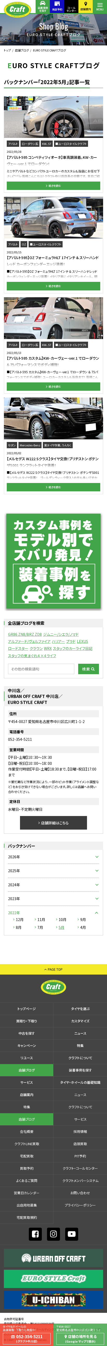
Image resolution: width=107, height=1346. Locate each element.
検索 (86, 669)
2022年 (14, 912)
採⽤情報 (80, 1131)
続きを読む (55, 186)
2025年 (14, 870)
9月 (83, 919)
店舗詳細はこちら (55, 822)
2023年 (14, 898)
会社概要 (27, 1131)
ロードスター (18, 648)
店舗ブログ (22, 50)
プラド (71, 641)
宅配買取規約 (27, 1217)
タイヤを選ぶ (80, 1008)
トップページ (26, 1008)
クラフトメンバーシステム (80, 1180)
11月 (41, 919)
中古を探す (26, 1033)
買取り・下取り (26, 1020)
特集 (80, 1045)
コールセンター (71, 9)
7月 (40, 927)
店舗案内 (86, 9)
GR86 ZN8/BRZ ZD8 (25, 634)
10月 (62, 919)
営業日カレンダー (26, 1192)
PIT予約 (80, 1155)
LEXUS (82, 641)
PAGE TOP (55, 969)
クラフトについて (80, 1057)
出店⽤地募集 (27, 1205)
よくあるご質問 (26, 1180)
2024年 (14, 884)
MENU (100, 9)
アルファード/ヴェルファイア (29, 641)
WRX (48, 648)
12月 (20, 919)
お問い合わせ (80, 1192)
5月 (61, 927)
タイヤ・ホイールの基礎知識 (80, 1082)
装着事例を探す (43, 9)
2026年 (14, 856)
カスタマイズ (80, 1020)
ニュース (80, 1033)
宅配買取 (27, 1155)
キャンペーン (26, 1045)
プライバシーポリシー (80, 1205)
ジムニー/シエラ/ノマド (61, 634)
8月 (19, 927)
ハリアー (58, 641)
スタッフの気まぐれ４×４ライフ (32, 655)
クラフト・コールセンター (80, 1168)
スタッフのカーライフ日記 (72, 648)
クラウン (36, 648)
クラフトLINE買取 (26, 1143)
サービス (26, 1082)
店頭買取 (80, 1143)
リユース (27, 1057)
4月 (83, 927)
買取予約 (27, 1168)
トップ (7, 50)
